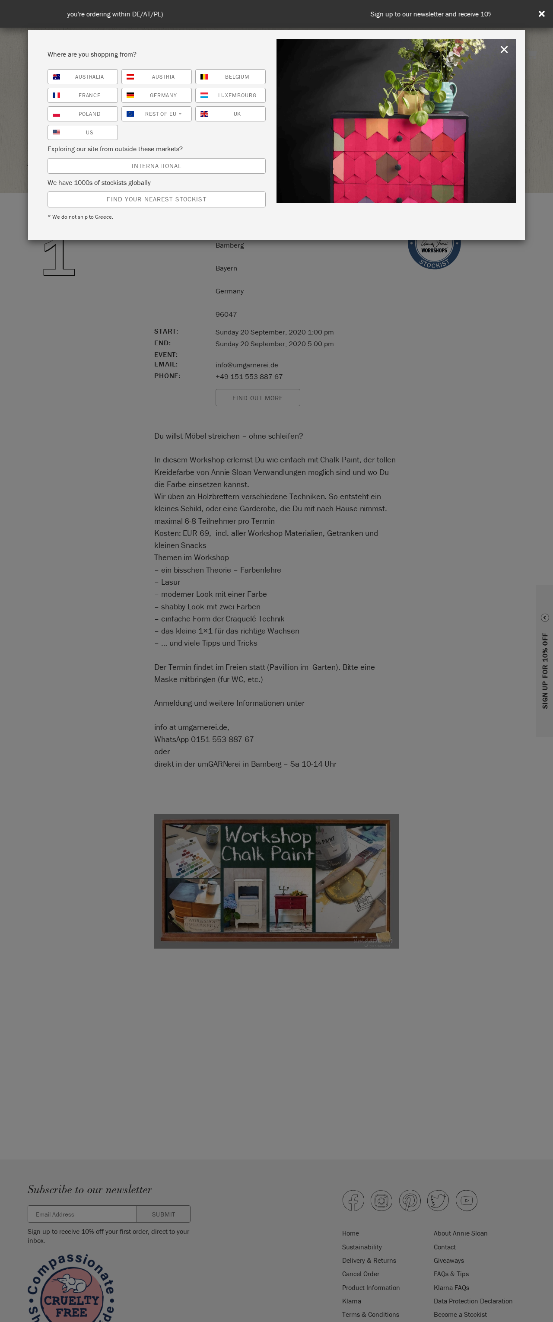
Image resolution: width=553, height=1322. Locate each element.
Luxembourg (237, 95)
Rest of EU (163, 114)
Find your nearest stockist (156, 199)
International (157, 166)
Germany (164, 95)
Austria (163, 76)
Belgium (237, 76)
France (90, 95)
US (89, 132)
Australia (90, 76)
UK (238, 114)
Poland (90, 114)
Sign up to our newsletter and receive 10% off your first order (278, 14)
